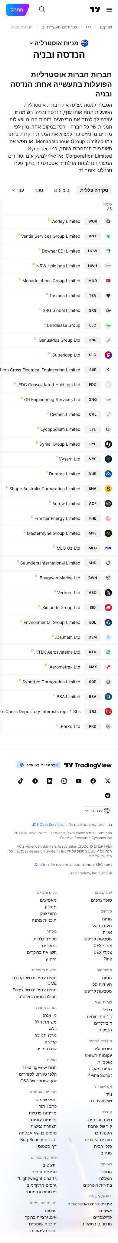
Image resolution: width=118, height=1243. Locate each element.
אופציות (104, 1061)
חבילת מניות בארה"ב (37, 996)
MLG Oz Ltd (68, 548)
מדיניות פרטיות (43, 1112)
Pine (107, 958)
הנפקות (105, 1029)
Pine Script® (100, 1075)
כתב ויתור (48, 1106)
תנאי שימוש (46, 1099)
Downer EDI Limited (61, 250)
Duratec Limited (64, 473)
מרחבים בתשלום (96, 1223)
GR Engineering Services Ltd (52, 399)
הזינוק (51, 958)
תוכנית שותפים (43, 1223)
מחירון (51, 906)
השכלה (105, 1178)
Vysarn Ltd (69, 458)
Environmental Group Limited (52, 622)
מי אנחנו (49, 1015)
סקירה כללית (45, 938)
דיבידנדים (103, 1023)
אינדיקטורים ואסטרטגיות (89, 1203)
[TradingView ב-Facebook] (93, 781)
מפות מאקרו (100, 1068)
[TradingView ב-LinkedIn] (49, 781)
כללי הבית (103, 1146)
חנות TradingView (39, 1067)
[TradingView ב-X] (107, 781)
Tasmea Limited (64, 295)
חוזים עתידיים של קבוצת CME (34, 980)
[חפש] (42, 10)
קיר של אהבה (100, 1126)
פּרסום (51, 1210)
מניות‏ (107, 918)
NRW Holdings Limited (58, 265)
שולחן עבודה (100, 1100)
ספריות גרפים (44, 1171)
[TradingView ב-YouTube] (78, 781)
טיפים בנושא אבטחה (38, 1132)
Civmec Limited (65, 414)
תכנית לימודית (43, 1230)
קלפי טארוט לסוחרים (38, 1074)
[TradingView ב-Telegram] (35, 781)
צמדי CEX (102, 945)
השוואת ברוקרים (42, 952)
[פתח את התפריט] (109, 10)
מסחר (106, 1171)
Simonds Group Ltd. (60, 607)
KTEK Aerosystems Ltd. (57, 652)
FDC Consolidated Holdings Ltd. (48, 384)
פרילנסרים (102, 1217)
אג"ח (107, 932)
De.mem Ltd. (67, 637)
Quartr (40, 864)
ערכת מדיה (46, 1048)
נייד (109, 1094)
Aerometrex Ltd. (64, 666)
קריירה (51, 1041)
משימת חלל (46, 1021)
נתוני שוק (48, 913)
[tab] (94, 190)
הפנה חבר (103, 1132)
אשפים (105, 1210)
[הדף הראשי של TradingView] (95, 9)
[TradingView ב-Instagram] (64, 781)
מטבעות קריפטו (98, 938)
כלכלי (107, 1009)
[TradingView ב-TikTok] (20, 781)
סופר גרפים (101, 900)
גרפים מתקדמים (41, 1185)
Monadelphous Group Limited (51, 280)
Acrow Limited (66, 503)
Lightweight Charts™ (36, 1178)
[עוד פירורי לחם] (88, 27)
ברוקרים (49, 945)
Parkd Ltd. (70, 726)
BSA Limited (68, 696)
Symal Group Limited (59, 444)
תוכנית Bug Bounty (38, 1139)
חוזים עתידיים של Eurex (34, 989)
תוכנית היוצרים (98, 1139)
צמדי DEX (102, 952)
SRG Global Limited (61, 310)
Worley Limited (65, 221)
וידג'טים (49, 1165)
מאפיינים (48, 900)
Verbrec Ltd (68, 592)
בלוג (53, 1028)
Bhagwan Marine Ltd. (59, 577)
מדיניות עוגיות (44, 1119)
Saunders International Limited (50, 562)
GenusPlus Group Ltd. (59, 340)
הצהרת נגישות (44, 1126)
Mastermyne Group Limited (53, 533)
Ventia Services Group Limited (50, 236)
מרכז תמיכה (45, 1035)
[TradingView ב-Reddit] (107, 795)
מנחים (106, 1152)
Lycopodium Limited (60, 429)
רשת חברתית (100, 1119)
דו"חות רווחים (99, 1016)
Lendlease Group (63, 325)
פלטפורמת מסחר (41, 1191)
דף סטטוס (47, 1146)
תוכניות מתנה (44, 920)
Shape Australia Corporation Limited (44, 488)
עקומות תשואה (98, 1055)
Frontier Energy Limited (57, 518)
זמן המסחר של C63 (38, 1080)
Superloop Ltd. (65, 354)
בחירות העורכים (97, 1185)
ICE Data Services (48, 824)
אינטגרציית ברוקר (41, 1217)
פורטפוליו (103, 1048)
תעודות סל (102, 925)
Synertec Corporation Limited (51, 681)
